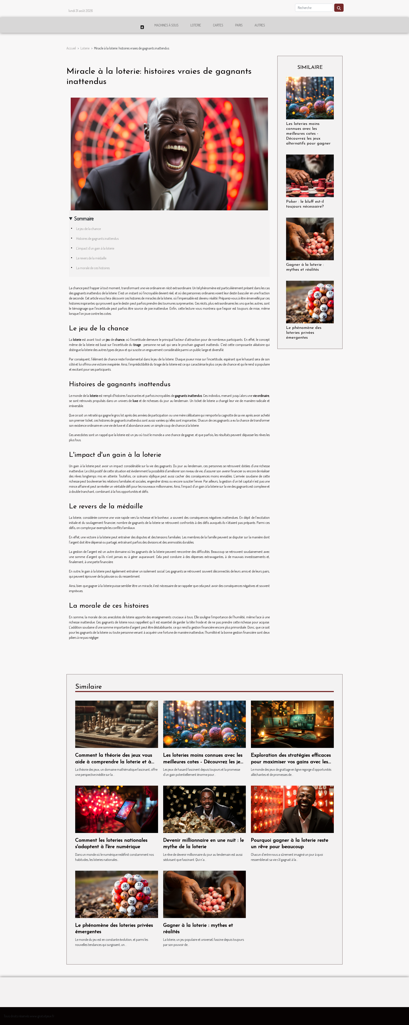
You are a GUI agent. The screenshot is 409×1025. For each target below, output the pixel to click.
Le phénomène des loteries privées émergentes (303, 333)
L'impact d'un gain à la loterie (95, 248)
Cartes (218, 25)
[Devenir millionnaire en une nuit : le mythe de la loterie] (204, 809)
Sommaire (84, 218)
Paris (239, 25)
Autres (260, 25)
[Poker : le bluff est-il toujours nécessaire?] (310, 175)
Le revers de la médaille (91, 258)
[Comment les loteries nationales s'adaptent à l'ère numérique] (116, 809)
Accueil (71, 48)
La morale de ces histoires (93, 268)
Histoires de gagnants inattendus (97, 238)
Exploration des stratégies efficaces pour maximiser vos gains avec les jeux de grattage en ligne (291, 762)
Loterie (195, 25)
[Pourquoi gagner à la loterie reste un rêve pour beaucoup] (292, 809)
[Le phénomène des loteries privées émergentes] (310, 301)
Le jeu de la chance (88, 229)
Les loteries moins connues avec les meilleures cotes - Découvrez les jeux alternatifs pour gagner (308, 134)
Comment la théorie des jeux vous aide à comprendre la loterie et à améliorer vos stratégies (113, 762)
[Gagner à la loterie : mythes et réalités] (310, 238)
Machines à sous (166, 25)
